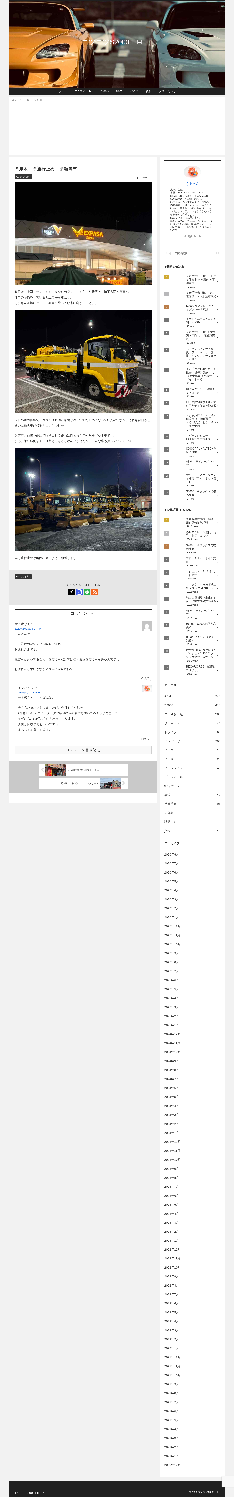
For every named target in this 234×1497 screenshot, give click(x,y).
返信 (146, 678)
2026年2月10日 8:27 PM (28, 628)
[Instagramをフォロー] (79, 592)
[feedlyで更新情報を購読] (87, 592)
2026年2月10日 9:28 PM (31, 692)
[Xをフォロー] (71, 592)
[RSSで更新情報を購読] (94, 592)
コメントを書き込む (83, 750)
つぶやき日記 (24, 576)
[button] (218, 253)
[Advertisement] (117, 128)
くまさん (192, 184)
